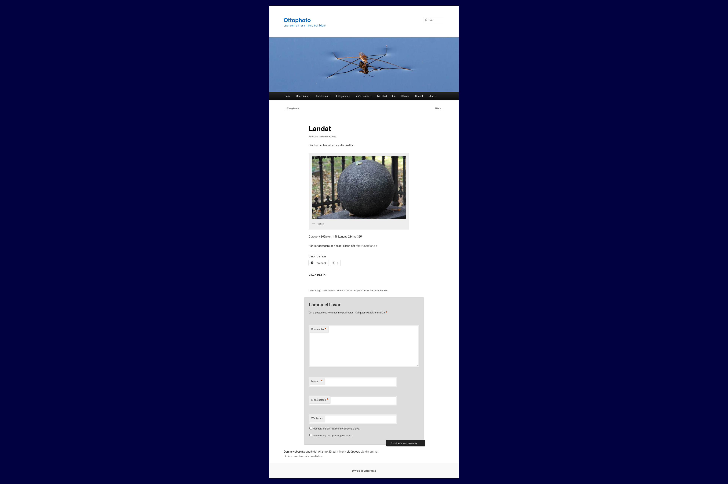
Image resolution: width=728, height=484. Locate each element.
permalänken (381, 290)
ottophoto (358, 290)
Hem (287, 96)
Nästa (439, 108)
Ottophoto (297, 20)
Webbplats (317, 418)
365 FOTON (343, 290)
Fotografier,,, (343, 96)
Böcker (405, 96)
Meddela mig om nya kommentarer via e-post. (336, 428)
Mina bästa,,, (303, 96)
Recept (419, 96)
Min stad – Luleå (386, 96)
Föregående (291, 108)
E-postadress (319, 400)
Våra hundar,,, (363, 96)
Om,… (432, 96)
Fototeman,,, (323, 96)
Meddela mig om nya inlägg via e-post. (333, 435)
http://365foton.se (366, 246)
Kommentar (318, 329)
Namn (317, 381)
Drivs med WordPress (364, 470)
